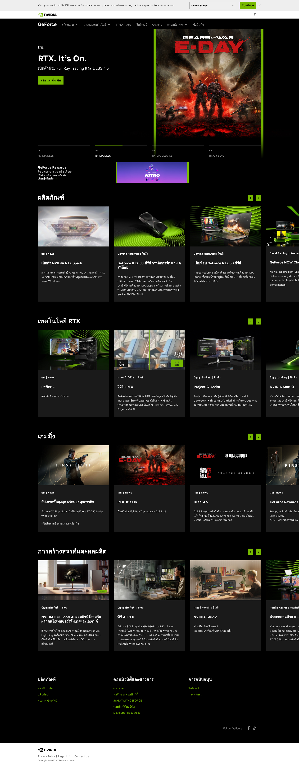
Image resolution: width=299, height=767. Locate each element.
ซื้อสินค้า (198, 24)
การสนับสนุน (175, 24)
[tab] (64, 152)
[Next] (258, 198)
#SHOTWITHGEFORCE (127, 700)
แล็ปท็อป (43, 694)
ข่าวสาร (157, 24)
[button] (255, 15)
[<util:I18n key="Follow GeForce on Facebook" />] (248, 728)
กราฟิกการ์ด (45, 688)
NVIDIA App (124, 24)
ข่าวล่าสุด (119, 688)
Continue (248, 5)
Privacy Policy (46, 756)
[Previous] (250, 198)
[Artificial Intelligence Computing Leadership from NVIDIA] (47, 15)
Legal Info (64, 756)
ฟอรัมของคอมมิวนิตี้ (125, 694)
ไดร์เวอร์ (142, 24)
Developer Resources (126, 712)
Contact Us (81, 756)
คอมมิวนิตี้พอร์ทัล (124, 706)
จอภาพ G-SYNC (48, 700)
